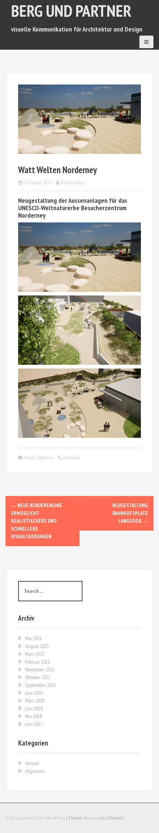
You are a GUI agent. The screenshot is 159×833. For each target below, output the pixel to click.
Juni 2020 (34, 693)
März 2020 (34, 700)
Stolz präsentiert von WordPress (35, 817)
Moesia (90, 817)
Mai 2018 (33, 716)
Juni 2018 (34, 708)
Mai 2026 (33, 638)
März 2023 (34, 654)
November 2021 (39, 669)
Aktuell (29, 457)
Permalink (71, 457)
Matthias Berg (72, 182)
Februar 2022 (37, 661)
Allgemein (45, 457)
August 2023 (37, 646)
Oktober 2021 (37, 677)
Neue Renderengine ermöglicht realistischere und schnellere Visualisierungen (36, 521)
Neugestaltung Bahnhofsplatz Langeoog (130, 513)
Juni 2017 (34, 724)
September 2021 (40, 685)
